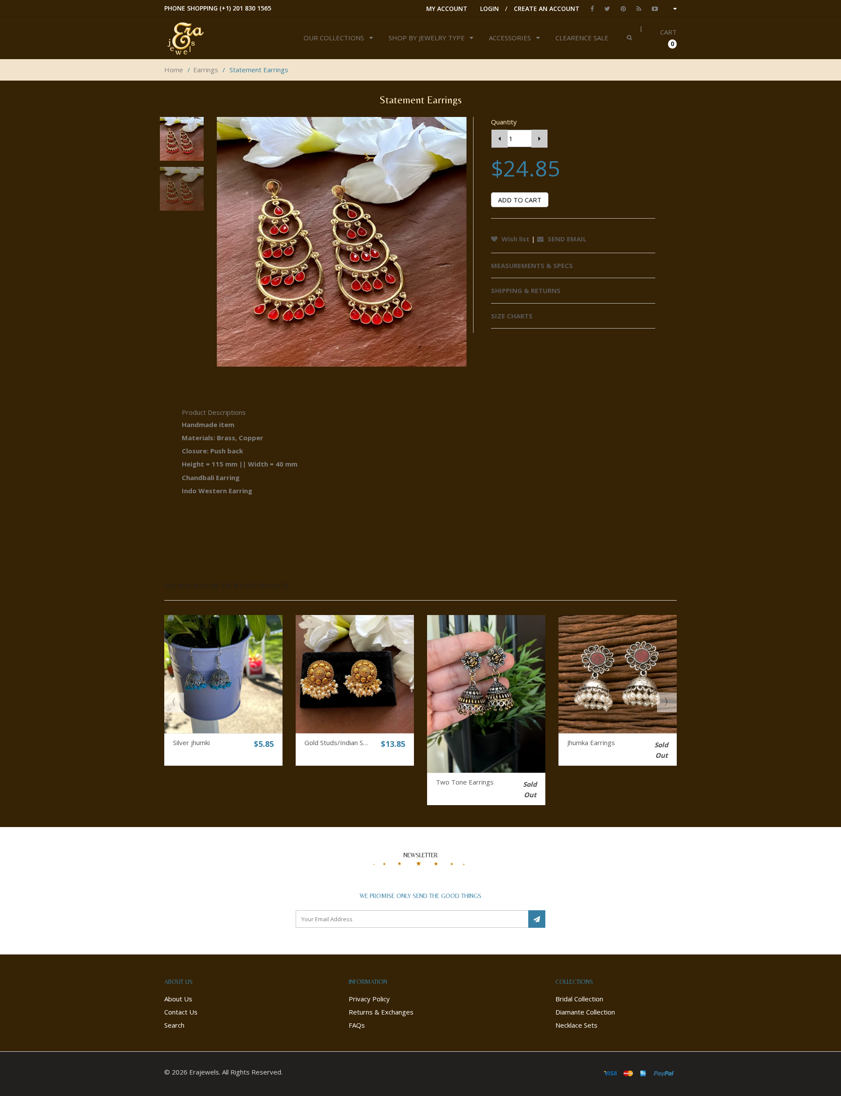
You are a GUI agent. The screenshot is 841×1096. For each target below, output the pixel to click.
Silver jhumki (191, 742)
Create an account (547, 8)
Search (174, 1025)
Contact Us (181, 1012)
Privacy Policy (369, 998)
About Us (178, 998)
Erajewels (204, 1072)
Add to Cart (519, 199)
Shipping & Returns (526, 290)
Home (173, 69)
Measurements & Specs (532, 265)
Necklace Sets (576, 1025)
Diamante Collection (585, 1012)
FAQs (357, 1025)
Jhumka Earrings (591, 742)
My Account (446, 8)
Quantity (504, 121)
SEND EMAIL (566, 238)
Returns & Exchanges (381, 1012)
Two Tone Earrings (465, 782)
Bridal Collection (579, 998)
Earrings (205, 69)
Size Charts (512, 315)
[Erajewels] (215, 38)
